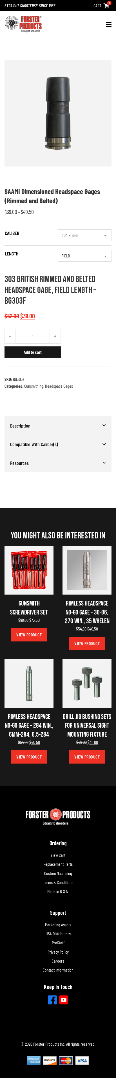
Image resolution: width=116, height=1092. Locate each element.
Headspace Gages (59, 386)
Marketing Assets (58, 924)
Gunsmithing (33, 386)
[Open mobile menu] (108, 24)
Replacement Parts (58, 864)
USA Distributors (58, 933)
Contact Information (58, 969)
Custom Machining (58, 873)
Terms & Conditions (58, 882)
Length (12, 253)
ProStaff (58, 942)
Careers (58, 960)
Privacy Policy (58, 951)
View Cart (58, 855)
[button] (58, 425)
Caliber (12, 233)
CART (97, 5)
